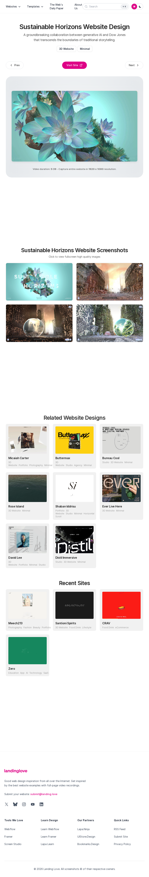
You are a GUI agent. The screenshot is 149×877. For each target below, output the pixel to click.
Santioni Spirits (65, 623)
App (22, 673)
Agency (78, 465)
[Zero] (27, 650)
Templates (33, 6)
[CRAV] (121, 605)
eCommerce (122, 627)
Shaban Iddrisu (65, 506)
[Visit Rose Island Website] (43, 513)
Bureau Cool (110, 458)
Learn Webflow (50, 829)
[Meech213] (27, 605)
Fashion (27, 627)
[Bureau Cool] (121, 440)
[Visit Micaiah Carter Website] (43, 462)
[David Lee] (27, 539)
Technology (35, 673)
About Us (78, 6)
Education (13, 673)
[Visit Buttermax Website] (90, 462)
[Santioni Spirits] (74, 605)
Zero (11, 668)
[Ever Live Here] (121, 488)
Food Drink (75, 627)
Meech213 (15, 623)
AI (27, 673)
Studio (69, 465)
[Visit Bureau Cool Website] (137, 462)
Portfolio (23, 465)
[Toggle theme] (137, 6)
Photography (36, 465)
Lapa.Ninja (83, 829)
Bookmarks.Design (88, 844)
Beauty (36, 627)
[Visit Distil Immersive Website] (90, 562)
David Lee (15, 557)
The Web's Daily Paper (56, 6)
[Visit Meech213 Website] (43, 624)
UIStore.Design (86, 836)
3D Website (66, 48)
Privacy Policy (122, 844)
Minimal (85, 48)
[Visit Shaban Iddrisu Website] (90, 513)
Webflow (9, 829)
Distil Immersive (66, 557)
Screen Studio (12, 844)
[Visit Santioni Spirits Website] (90, 624)
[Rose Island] (27, 488)
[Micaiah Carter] (27, 440)
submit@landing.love (43, 794)
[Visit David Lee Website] (43, 562)
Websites (11, 6)
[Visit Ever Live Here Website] (137, 513)
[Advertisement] (80, 210)
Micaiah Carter (18, 458)
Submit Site (121, 836)
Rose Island (16, 506)
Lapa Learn (47, 844)
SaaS (46, 673)
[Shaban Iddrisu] (74, 488)
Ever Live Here (112, 506)
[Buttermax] (74, 440)
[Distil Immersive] (74, 539)
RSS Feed (119, 829)
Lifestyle (86, 627)
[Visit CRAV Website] (137, 624)
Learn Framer (48, 836)
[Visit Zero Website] (43, 670)
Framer (8, 836)
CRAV (106, 623)
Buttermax (62, 458)
